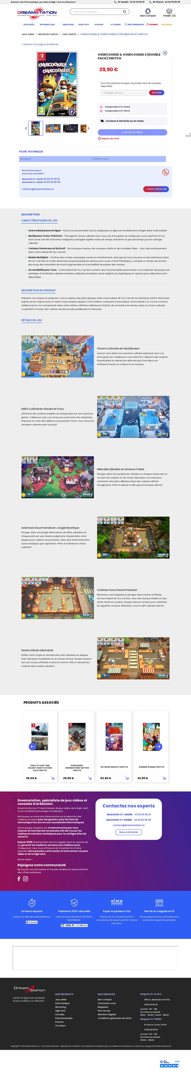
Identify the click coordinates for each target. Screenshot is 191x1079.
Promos (59, 1021)
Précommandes (64, 1018)
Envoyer (156, 92)
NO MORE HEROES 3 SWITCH (114, 767)
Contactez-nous (107, 1003)
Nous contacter (157, 189)
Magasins (103, 1007)
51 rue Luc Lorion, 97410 (155, 1024)
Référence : (26, 159)
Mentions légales (107, 1014)
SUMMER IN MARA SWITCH (151, 767)
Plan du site (104, 1010)
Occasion (60, 1025)
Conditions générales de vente (114, 1018)
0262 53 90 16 (150, 1004)
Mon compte (105, 999)
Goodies (59, 1014)
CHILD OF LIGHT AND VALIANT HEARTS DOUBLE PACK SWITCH (40, 768)
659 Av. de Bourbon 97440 (157, 999)
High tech (60, 1010)
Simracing (60, 1007)
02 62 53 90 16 (137, 2)
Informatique (62, 1003)
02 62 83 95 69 (172, 2)
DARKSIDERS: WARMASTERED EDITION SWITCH (77, 768)
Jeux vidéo (61, 999)
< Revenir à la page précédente (39, 44)
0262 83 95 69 (151, 1029)
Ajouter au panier (132, 132)
